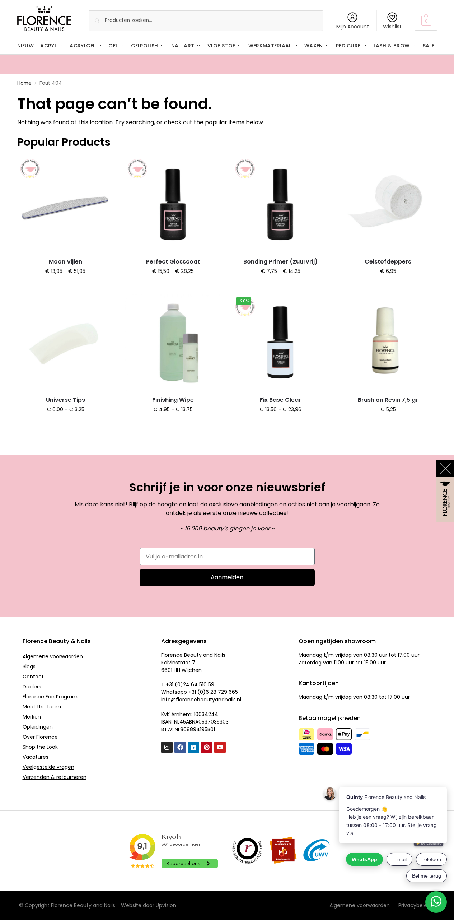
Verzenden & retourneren (54, 777)
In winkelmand (65, 286)
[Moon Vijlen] (65, 204)
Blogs (29, 666)
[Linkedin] (193, 747)
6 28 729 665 (222, 692)
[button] (426, 21)
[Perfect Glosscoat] (173, 204)
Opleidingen (38, 726)
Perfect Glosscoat (173, 261)
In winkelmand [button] (388, 286)
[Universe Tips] (65, 342)
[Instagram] (167, 747)
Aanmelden (227, 577)
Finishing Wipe (173, 400)
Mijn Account (352, 26)
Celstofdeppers (388, 261)
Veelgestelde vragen (48, 767)
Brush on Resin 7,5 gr (388, 400)
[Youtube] (220, 747)
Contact (33, 676)
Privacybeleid (414, 905)
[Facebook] (180, 747)
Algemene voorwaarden (53, 656)
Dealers (32, 686)
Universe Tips (65, 400)
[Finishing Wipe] (173, 342)
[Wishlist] (103, 166)
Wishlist (392, 26)
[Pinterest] (206, 747)
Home (24, 83)
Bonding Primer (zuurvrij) (280, 261)
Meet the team (42, 706)
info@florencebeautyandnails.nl (201, 699)
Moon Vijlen (65, 261)
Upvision (166, 905)
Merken (32, 716)
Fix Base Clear (280, 400)
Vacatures (35, 757)
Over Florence (40, 736)
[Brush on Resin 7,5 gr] (388, 342)
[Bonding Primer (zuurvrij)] (280, 204)
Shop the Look (40, 747)
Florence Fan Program (50, 696)
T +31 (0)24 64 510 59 (187, 684)
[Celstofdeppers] (388, 204)
